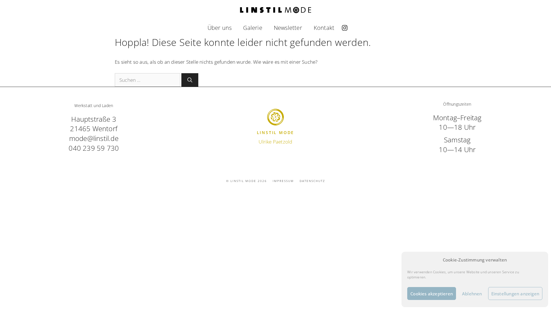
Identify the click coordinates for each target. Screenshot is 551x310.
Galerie (252, 28)
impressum (283, 181)
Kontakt (324, 28)
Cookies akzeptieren (431, 294)
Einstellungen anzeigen (515, 294)
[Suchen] (189, 80)
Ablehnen (472, 294)
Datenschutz (312, 181)
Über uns (219, 28)
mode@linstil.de (94, 138)
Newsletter (288, 28)
